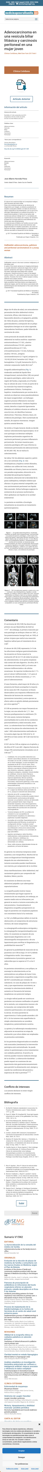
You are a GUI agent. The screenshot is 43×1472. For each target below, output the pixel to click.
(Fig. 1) (28, 370)
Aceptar (21, 1451)
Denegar (21, 1457)
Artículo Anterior (21, 99)
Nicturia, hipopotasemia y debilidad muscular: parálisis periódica (19, 1406)
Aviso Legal (24, 1468)
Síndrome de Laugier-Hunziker (17, 1396)
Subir (21, 1203)
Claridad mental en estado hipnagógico (21, 1354)
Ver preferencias (21, 1464)
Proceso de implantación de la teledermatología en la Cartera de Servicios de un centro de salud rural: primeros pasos (20, 1310)
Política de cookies (12, 1468)
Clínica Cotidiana (10, 53)
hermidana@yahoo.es (10, 144)
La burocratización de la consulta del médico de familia (20, 1246)
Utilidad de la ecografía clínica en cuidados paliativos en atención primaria (18, 1337)
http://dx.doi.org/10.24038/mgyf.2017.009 (16, 149)
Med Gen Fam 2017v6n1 (27, 53)
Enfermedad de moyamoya (16, 1386)
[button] (39, 1424)
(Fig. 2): (22, 461)
